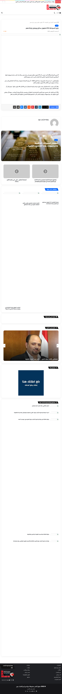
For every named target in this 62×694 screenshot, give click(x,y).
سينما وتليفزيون (57, 677)
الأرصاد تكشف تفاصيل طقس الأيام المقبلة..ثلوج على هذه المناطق (31, 204)
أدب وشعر (58, 674)
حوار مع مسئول (57, 667)
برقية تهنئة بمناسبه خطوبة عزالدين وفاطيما (38, 534)
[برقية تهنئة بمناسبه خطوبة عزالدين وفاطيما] (54, 536)
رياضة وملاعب (27, 670)
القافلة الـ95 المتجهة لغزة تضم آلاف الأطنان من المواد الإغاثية (42, 144)
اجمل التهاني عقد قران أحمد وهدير (40, 406)
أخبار (52, 22)
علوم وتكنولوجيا (26, 674)
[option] (31, 146)
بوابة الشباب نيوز (43, 119)
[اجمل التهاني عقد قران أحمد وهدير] (54, 408)
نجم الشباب (58, 672)
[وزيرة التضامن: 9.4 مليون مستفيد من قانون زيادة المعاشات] (50, 196)
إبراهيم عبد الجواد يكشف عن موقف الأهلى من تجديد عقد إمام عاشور (38, 1)
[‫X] (11, 680)
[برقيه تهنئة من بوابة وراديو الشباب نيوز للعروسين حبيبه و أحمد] (54, 475)
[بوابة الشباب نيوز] (53, 7)
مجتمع (28, 677)
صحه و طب (27, 672)
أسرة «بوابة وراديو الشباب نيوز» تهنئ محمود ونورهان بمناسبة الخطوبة (31, 413)
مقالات (59, 670)
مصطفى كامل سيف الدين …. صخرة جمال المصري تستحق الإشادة (38, 359)
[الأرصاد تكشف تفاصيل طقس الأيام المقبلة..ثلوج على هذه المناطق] (31, 197)
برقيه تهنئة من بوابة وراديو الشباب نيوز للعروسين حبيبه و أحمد (33, 419)
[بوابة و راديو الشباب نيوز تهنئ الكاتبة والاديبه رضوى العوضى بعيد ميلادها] (54, 597)
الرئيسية (56, 22)
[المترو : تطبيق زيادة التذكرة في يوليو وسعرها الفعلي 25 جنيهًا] (11, 249)
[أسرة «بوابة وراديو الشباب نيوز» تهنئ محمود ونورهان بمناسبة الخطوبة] (54, 414)
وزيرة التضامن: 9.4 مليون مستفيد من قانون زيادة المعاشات (50, 203)
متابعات (28, 665)
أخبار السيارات (58, 679)
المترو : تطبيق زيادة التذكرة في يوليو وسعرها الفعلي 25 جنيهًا (12, 308)
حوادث (28, 667)
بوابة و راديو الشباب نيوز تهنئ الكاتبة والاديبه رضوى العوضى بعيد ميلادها (31, 541)
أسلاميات (59, 665)
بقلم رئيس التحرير (31, 688)
